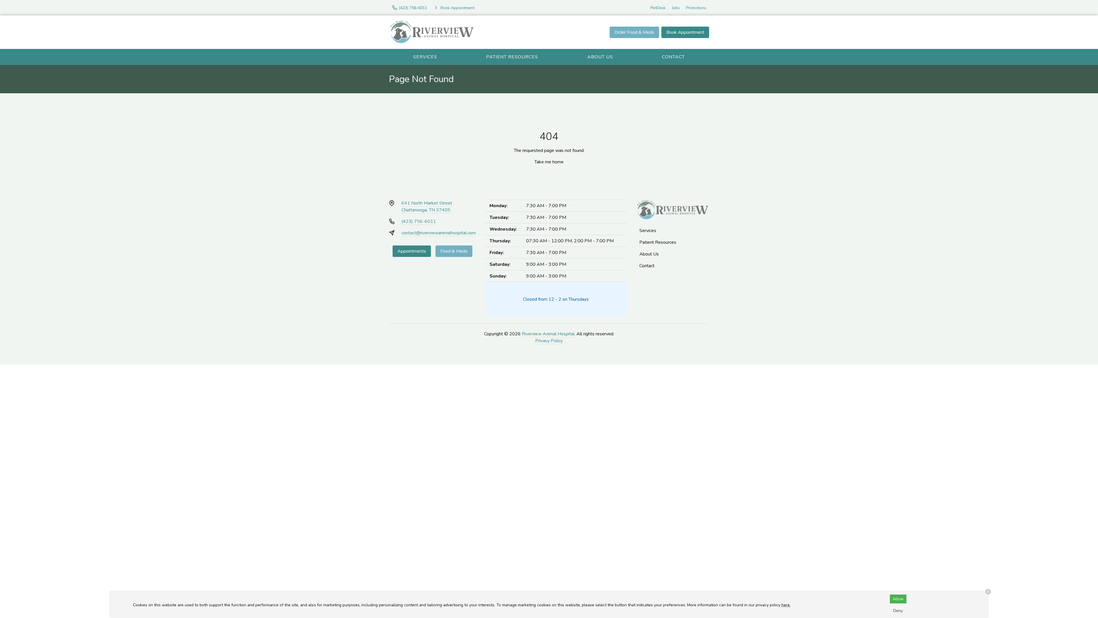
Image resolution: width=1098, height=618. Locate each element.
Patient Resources (512, 57)
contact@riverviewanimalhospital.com (438, 233)
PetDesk (658, 8)
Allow (898, 599)
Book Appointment (685, 32)
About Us (600, 57)
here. (786, 605)
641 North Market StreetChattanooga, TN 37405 (426, 206)
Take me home (549, 162)
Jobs (676, 8)
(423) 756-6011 (418, 221)
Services (425, 57)
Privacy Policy (549, 341)
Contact (673, 57)
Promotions (696, 8)
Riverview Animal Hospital (548, 334)
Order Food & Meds (634, 32)
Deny (898, 610)
